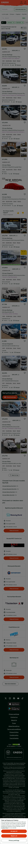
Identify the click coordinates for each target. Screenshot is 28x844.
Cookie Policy (4, 828)
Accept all (14, 831)
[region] (14, 831)
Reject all (14, 836)
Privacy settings (14, 840)
